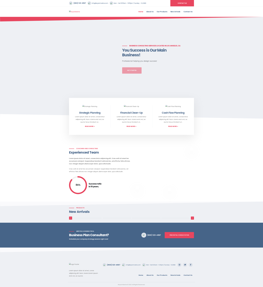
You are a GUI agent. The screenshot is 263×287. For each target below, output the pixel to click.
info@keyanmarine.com (100, 3)
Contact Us (182, 3)
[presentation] (5, 68)
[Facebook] (191, 265)
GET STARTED (132, 68)
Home (140, 11)
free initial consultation (179, 235)
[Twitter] (185, 265)
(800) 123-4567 (79, 3)
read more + (90, 126)
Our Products (162, 11)
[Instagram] (179, 265)
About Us (149, 11)
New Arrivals (175, 11)
